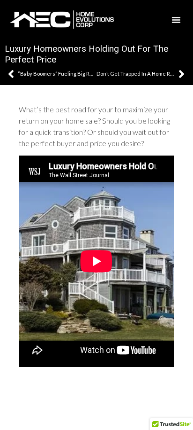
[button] (176, 20)
